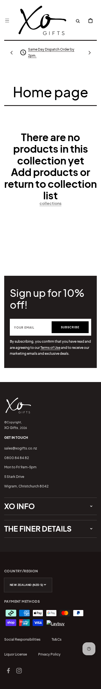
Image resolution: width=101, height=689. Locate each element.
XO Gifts (11, 428)
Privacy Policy (49, 654)
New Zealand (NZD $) (26, 584)
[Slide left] (11, 52)
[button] (7, 20)
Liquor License (15, 654)
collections (50, 203)
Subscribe (70, 327)
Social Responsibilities (22, 639)
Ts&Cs (56, 639)
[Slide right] (89, 52)
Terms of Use (50, 347)
